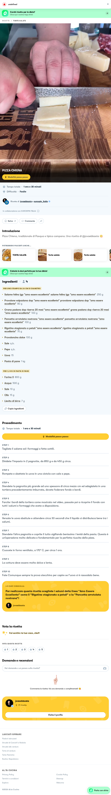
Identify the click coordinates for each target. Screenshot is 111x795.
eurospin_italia (41, 201)
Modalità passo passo (18, 177)
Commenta (30, 221)
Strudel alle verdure (10, 747)
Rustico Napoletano (10, 759)
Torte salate (19, 21)
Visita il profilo (55, 715)
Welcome (60, 783)
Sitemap (59, 778)
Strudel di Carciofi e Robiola (14, 743)
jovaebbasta (26, 201)
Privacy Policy (8, 774)
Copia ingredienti (16, 408)
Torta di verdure (8, 751)
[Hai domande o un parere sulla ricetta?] (53, 668)
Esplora (5, 783)
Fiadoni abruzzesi (9, 738)
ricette (6, 21)
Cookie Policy (62, 774)
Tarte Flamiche (8, 755)
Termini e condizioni (10, 778)
